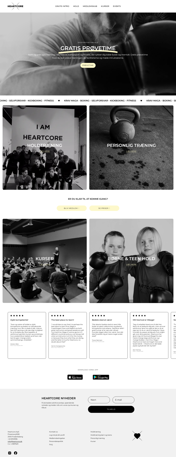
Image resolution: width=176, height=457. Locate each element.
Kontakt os (53, 432)
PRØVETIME (88, 65)
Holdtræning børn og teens (101, 435)
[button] (76, 6)
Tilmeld (111, 409)
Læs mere (44, 151)
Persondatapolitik (56, 441)
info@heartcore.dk (15, 441)
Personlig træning (98, 438)
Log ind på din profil (57, 435)
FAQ (51, 445)
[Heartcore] (15, 6)
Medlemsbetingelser (57, 438)
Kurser (93, 441)
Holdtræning (96, 432)
